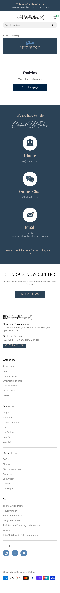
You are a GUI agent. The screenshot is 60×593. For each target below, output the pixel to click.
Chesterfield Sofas (12, 380)
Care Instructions (12, 469)
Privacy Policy (10, 510)
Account (7, 417)
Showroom (8, 478)
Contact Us (14, 345)
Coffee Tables (10, 385)
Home (5, 35)
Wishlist (7, 441)
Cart (5, 427)
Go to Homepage (30, 87)
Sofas (5, 370)
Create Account (11, 422)
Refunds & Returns (12, 515)
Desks (6, 395)
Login (6, 412)
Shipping (7, 464)
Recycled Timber (12, 520)
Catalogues (9, 488)
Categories (9, 360)
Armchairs (8, 366)
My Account (10, 406)
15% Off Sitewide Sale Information (20, 535)
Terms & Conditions (13, 505)
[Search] (53, 25)
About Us (7, 473)
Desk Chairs (9, 390)
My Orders (8, 432)
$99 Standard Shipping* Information (21, 525)
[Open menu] (4, 17)
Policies (7, 499)
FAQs (6, 459)
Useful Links (10, 453)
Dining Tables (10, 375)
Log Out (7, 437)
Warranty (7, 530)
